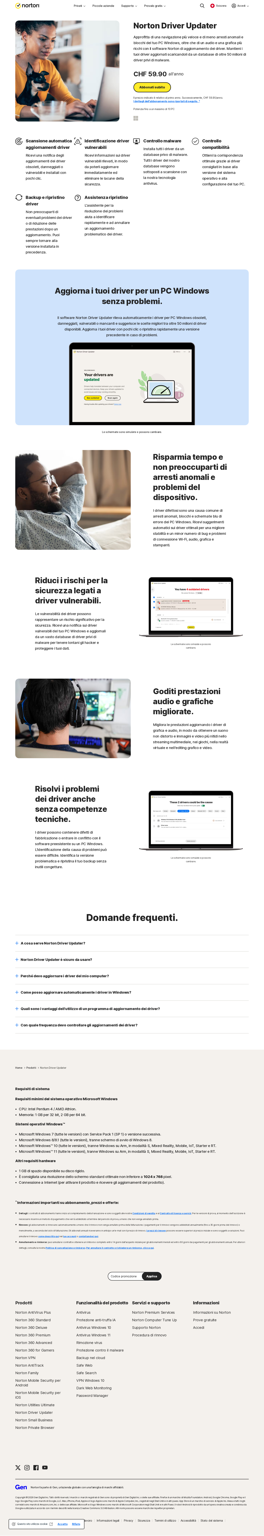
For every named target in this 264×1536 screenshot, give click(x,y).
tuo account (69, 1236)
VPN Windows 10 (90, 1380)
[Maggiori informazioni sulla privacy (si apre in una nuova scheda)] (51, 1524)
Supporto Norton (146, 1327)
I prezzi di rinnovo (156, 1230)
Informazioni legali (108, 1520)
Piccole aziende (103, 6)
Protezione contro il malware (100, 1350)
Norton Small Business (34, 1420)
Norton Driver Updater (34, 1412)
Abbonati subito (152, 87)
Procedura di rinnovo (149, 1335)
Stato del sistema (212, 1520)
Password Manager (92, 1395)
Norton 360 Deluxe (31, 1327)
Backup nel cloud (90, 1358)
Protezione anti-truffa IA (96, 1320)
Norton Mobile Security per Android (38, 1382)
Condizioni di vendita (143, 1213)
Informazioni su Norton (212, 1312)
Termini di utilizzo (165, 1520)
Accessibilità (188, 1520)
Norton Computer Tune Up (154, 1320)
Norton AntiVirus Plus (33, 1312)
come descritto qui (48, 1236)
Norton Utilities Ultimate (35, 1405)
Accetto (63, 1524)
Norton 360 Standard (32, 1320)
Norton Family (27, 1373)
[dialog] (46, 1524)
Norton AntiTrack (29, 1365)
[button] (132, 943)
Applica (151, 1276)
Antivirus (83, 1312)
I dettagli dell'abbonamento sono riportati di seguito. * (166, 101)
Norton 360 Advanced (33, 1343)
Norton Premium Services (153, 1312)
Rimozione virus (89, 1343)
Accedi (198, 1327)
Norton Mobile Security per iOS (38, 1395)
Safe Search (86, 1373)
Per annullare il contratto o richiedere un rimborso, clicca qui (120, 1248)
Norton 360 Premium (32, 1335)
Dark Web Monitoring (93, 1388)
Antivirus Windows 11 (93, 1335)
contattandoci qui (88, 1236)
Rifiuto (76, 1524)
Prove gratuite (205, 1320)
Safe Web (84, 1365)
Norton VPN (25, 1358)
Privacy (128, 1520)
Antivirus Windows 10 (93, 1327)
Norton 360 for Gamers (34, 1350)
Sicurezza (144, 1520)
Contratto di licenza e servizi (175, 1213)
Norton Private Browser (34, 1427)
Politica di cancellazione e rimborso (65, 1248)
